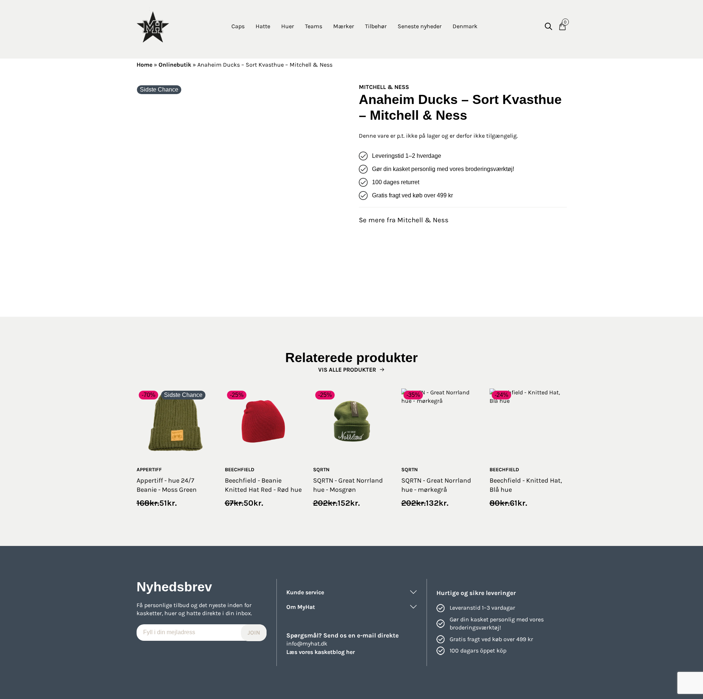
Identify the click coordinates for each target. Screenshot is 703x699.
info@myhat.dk (306, 643)
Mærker (343, 26)
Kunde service (305, 592)
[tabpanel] (240, 187)
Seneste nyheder (420, 26)
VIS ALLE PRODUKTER (347, 369)
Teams (313, 26)
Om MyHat (300, 606)
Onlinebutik (175, 64)
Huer (287, 26)
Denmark (465, 26)
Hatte (263, 26)
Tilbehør (376, 26)
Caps (238, 26)
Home (144, 64)
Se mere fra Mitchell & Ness (404, 220)
